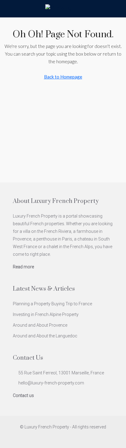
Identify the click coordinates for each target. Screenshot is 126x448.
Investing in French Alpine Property (46, 314)
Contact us (23, 395)
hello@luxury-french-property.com (51, 382)
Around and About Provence (40, 325)
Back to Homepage (63, 76)
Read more (23, 266)
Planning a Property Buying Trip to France (52, 303)
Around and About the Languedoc (45, 335)
